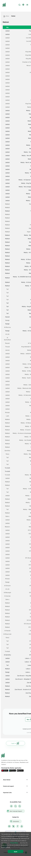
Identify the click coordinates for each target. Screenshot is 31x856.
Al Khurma (7, 327)
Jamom (7, 350)
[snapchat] (22, 826)
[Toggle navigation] (27, 5)
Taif (7, 289)
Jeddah (7, 38)
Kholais (7, 579)
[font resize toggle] (15, 806)
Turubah (7, 475)
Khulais (7, 412)
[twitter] (13, 826)
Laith (7, 416)
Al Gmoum (7, 585)
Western (7, 527)
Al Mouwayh (7, 592)
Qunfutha (7, 450)
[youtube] (9, 826)
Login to (13, 743)
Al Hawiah (7, 630)
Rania (7, 454)
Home (7, 16)
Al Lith (7, 334)
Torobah (7, 651)
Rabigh (7, 320)
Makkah (7, 204)
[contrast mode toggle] (11, 806)
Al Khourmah (7, 634)
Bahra (7, 516)
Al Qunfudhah (7, 338)
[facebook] (18, 826)
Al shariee (7, 596)
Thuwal (7, 346)
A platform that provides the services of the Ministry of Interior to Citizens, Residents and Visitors (14, 762)
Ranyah (7, 343)
